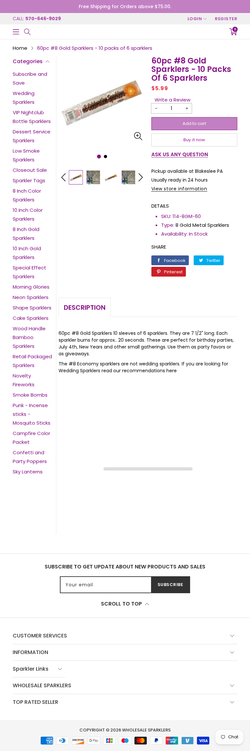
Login (195, 19)
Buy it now (194, 140)
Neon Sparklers (31, 297)
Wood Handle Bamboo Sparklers (29, 337)
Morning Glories (31, 286)
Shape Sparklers (32, 307)
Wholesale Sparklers (146, 730)
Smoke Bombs (30, 394)
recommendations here (149, 370)
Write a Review (172, 99)
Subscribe (170, 584)
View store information (179, 188)
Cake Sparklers (31, 318)
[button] (16, 31)
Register (226, 19)
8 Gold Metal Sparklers (202, 225)
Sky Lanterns (28, 471)
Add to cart (194, 123)
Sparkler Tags (29, 180)
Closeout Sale (30, 170)
